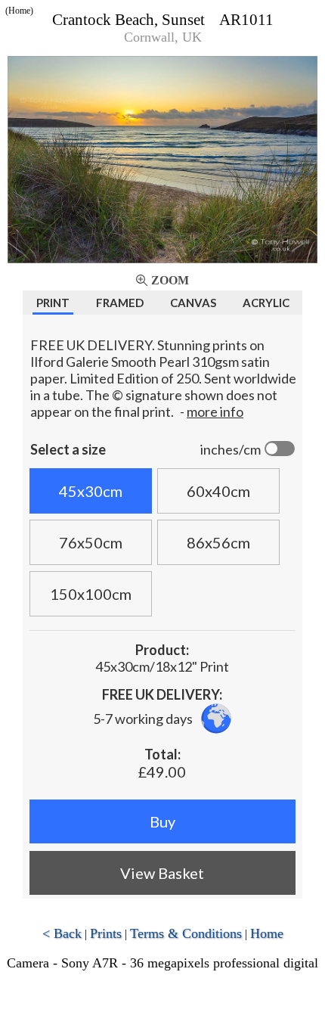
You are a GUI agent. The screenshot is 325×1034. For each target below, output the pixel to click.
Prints (106, 933)
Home (266, 933)
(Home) (19, 10)
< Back (62, 933)
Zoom (170, 280)
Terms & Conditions (186, 933)
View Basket (162, 873)
